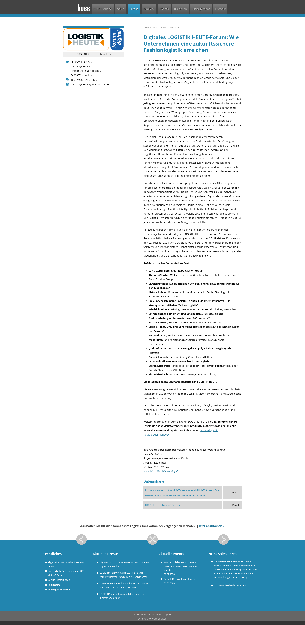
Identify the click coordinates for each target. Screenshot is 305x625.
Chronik (220, 9)
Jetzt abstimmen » (212, 526)
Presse (133, 9)
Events (164, 9)
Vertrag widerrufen (59, 589)
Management (201, 9)
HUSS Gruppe (103, 9)
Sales (120, 9)
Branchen (180, 9)
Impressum (54, 584)
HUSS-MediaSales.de (231, 561)
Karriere (149, 9)
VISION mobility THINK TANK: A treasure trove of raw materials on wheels (181, 566)
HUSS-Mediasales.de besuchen (230, 585)
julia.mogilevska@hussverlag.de (90, 84)
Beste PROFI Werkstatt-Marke (179, 579)
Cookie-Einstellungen (59, 579)
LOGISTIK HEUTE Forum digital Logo (162, 505)
